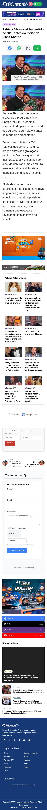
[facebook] (4, 740)
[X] (9, 740)
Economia (7, 767)
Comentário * (12, 511)
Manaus (27, 760)
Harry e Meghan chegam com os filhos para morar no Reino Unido (13, 366)
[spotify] (29, 740)
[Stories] (31, 4)
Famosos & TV (14, 19)
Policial (26, 756)
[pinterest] (19, 740)
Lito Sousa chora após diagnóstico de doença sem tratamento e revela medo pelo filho (32, 304)
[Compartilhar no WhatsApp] (19, 48)
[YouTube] (24, 740)
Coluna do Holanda (31, 753)
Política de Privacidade (28, 807)
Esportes (27, 767)
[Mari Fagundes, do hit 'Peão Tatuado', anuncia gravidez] (13, 287)
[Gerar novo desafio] (17, 533)
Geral (6, 771)
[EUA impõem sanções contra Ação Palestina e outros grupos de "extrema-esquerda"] (23, 665)
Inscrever (10, 443)
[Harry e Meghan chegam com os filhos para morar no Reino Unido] (13, 352)
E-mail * (10, 500)
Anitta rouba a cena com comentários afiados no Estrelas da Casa (12, 396)
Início (4, 19)
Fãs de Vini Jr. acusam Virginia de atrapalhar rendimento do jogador (32, 396)
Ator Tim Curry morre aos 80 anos (33, 332)
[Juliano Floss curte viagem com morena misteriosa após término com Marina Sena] (13, 321)
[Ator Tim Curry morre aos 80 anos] (33, 321)
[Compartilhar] (28, 48)
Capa (5, 753)
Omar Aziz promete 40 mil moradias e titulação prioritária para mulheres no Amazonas (27, 691)
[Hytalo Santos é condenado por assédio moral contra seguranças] (33, 352)
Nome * (10, 489)
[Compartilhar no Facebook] (10, 48)
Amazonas (7, 756)
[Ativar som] (42, 257)
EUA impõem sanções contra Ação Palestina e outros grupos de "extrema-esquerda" (21, 677)
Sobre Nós (14, 807)
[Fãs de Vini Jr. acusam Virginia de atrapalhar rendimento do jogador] (33, 381)
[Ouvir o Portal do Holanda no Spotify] (37, 48)
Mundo (26, 763)
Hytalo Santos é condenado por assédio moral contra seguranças (33, 366)
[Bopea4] (15, 3)
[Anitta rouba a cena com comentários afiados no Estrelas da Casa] (13, 381)
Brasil (5, 763)
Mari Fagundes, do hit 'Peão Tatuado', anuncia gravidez (13, 300)
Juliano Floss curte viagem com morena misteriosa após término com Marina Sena (13, 336)
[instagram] (14, 740)
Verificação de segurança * (17, 528)
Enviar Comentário (17, 550)
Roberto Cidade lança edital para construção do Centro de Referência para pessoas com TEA (27, 702)
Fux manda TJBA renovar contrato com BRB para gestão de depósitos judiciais (21, 712)
